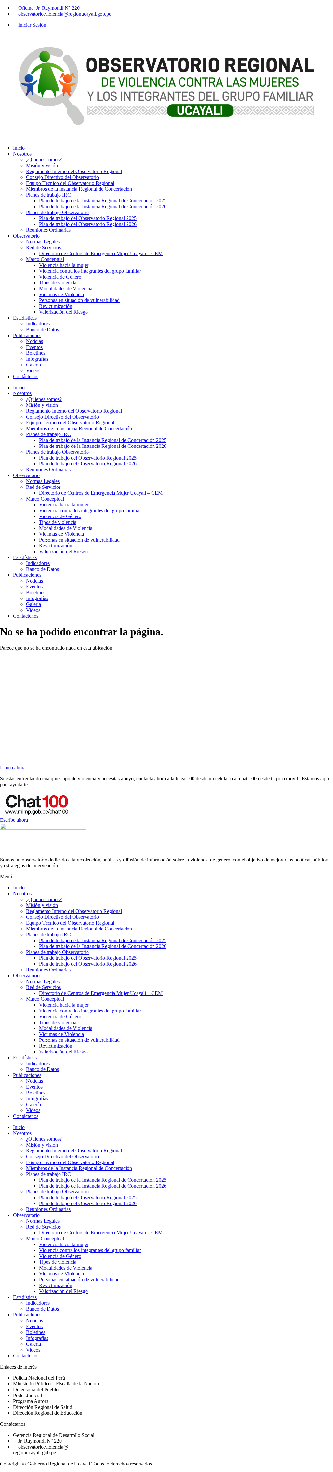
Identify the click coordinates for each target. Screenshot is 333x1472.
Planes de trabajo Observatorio (57, 212)
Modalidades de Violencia (65, 288)
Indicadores (38, 323)
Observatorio (26, 236)
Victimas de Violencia (61, 294)
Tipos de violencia (57, 282)
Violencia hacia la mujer (63, 265)
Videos (33, 370)
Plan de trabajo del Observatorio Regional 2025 (88, 218)
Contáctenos (25, 376)
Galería (33, 364)
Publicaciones (27, 335)
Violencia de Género (60, 277)
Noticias (34, 341)
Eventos (34, 347)
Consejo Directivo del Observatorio (62, 177)
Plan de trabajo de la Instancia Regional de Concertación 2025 (102, 200)
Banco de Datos (42, 329)
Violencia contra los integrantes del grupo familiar (90, 271)
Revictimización (55, 306)
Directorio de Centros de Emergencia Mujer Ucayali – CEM (101, 253)
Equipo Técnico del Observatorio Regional (70, 183)
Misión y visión (42, 165)
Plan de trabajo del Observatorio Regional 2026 (88, 224)
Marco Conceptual (45, 259)
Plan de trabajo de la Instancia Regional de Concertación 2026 (102, 206)
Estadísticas (25, 318)
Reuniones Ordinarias (48, 230)
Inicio (19, 148)
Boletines (35, 353)
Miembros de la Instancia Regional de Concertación (79, 189)
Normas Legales (43, 241)
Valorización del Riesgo (63, 312)
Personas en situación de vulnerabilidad (79, 300)
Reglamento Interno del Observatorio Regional (74, 171)
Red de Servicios (43, 247)
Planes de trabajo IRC (48, 195)
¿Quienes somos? (44, 159)
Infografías (37, 359)
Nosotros (22, 154)
